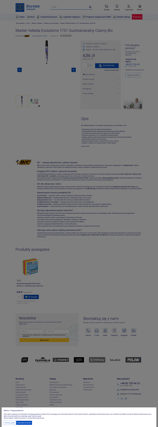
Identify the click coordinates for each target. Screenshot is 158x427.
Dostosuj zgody (10, 423)
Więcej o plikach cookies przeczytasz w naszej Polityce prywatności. (24, 418)
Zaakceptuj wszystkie (24, 423)
